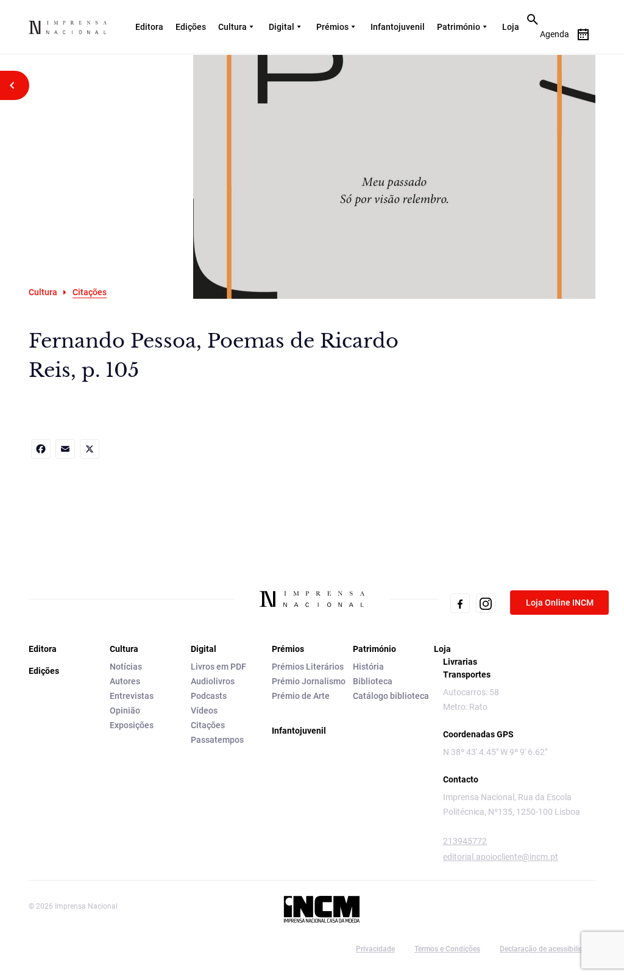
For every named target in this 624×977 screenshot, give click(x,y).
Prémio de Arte (301, 696)
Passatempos (217, 740)
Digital (281, 27)
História (368, 666)
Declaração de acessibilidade (547, 949)
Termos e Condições (447, 949)
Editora (149, 27)
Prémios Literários (308, 666)
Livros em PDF (218, 666)
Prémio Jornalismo (309, 681)
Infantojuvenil (397, 27)
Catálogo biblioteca (391, 696)
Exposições (132, 725)
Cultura (232, 27)
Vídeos (204, 710)
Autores (125, 681)
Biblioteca (372, 681)
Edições (191, 27)
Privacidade (375, 949)
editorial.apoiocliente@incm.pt (500, 857)
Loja (510, 27)
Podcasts (209, 696)
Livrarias (460, 662)
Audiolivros (213, 681)
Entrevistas (132, 696)
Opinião (125, 710)
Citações (208, 725)
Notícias (126, 666)
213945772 (465, 841)
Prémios (332, 27)
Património (458, 27)
